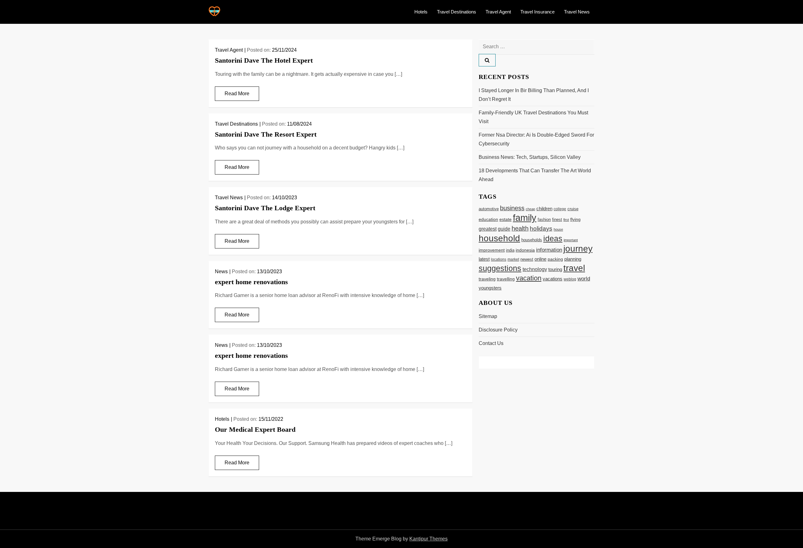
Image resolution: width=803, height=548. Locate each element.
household (499, 238)
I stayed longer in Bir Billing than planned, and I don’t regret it (534, 95)
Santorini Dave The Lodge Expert (265, 208)
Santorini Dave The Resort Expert (265, 134)
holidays (541, 228)
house (558, 229)
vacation (528, 278)
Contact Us (491, 343)
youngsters (490, 287)
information (549, 250)
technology (535, 269)
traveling (487, 279)
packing (555, 259)
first (566, 220)
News (221, 271)
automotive (489, 209)
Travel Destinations (456, 11)
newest (526, 259)
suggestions (500, 268)
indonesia (525, 250)
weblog (570, 279)
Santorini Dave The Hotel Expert (264, 60)
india (510, 250)
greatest (488, 229)
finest (557, 219)
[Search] (487, 60)
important (571, 240)
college (560, 209)
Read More (237, 93)
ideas (552, 238)
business (512, 208)
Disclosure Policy (498, 329)
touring (555, 269)
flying (575, 219)
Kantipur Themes (428, 538)
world (583, 279)
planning (572, 259)
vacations (552, 278)
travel (574, 268)
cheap (530, 209)
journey (578, 248)
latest (484, 259)
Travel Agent (498, 11)
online (540, 259)
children (544, 208)
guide (504, 229)
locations (498, 259)
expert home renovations (251, 282)
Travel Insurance (537, 11)
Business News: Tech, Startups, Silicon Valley (530, 157)
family (524, 217)
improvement (492, 250)
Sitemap (488, 316)
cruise (572, 208)
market (513, 259)
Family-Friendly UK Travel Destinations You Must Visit (533, 117)
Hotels (421, 11)
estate (505, 219)
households (531, 239)
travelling (506, 279)
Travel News (577, 11)
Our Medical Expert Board (255, 429)
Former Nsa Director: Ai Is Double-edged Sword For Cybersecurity (536, 139)
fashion (544, 219)
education (488, 219)
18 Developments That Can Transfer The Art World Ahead (535, 175)
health (520, 228)
